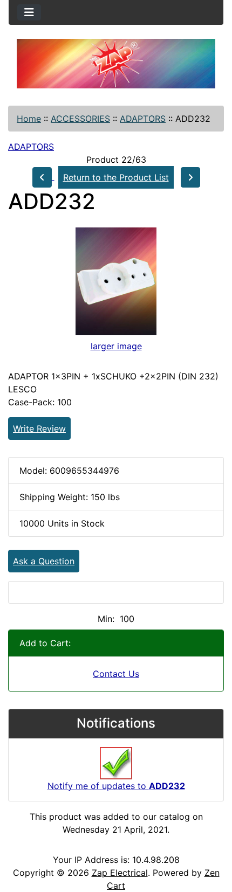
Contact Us (116, 673)
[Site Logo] (116, 63)
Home (29, 118)
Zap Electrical (120, 872)
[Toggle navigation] (29, 12)
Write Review (39, 428)
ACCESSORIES (80, 118)
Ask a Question (43, 561)
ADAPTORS (143, 118)
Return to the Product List (116, 177)
